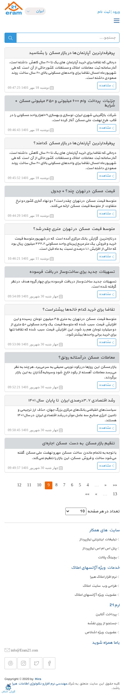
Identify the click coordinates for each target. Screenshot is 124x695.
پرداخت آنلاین (105, 614)
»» (87, 494)
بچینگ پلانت (107, 557)
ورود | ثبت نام (108, 11)
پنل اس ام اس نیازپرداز (99, 548)
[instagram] (23, 663)
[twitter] (36, 663)
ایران (40, 11)
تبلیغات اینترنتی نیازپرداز (97, 539)
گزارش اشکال (8, 692)
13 (115, 494)
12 (19, 485)
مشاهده (105, 85)
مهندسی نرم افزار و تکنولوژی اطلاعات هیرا (39, 683)
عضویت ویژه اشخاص (100, 632)
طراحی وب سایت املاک (99, 586)
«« (115, 485)
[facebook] (49, 663)
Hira (38, 679)
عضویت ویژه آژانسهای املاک (95, 595)
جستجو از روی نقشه (101, 623)
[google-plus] (11, 663)
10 (39, 485)
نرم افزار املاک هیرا (103, 577)
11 (29, 485)
